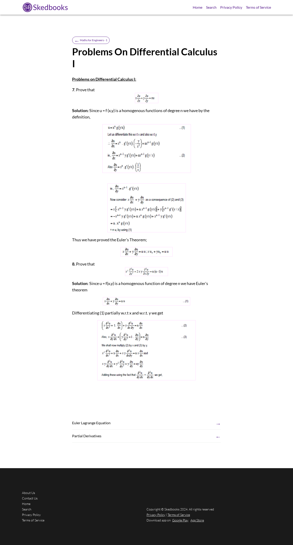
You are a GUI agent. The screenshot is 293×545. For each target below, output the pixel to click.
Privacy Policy (231, 7)
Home (197, 7)
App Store (197, 520)
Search (211, 7)
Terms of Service (258, 7)
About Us (28, 493)
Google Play (180, 520)
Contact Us (30, 498)
